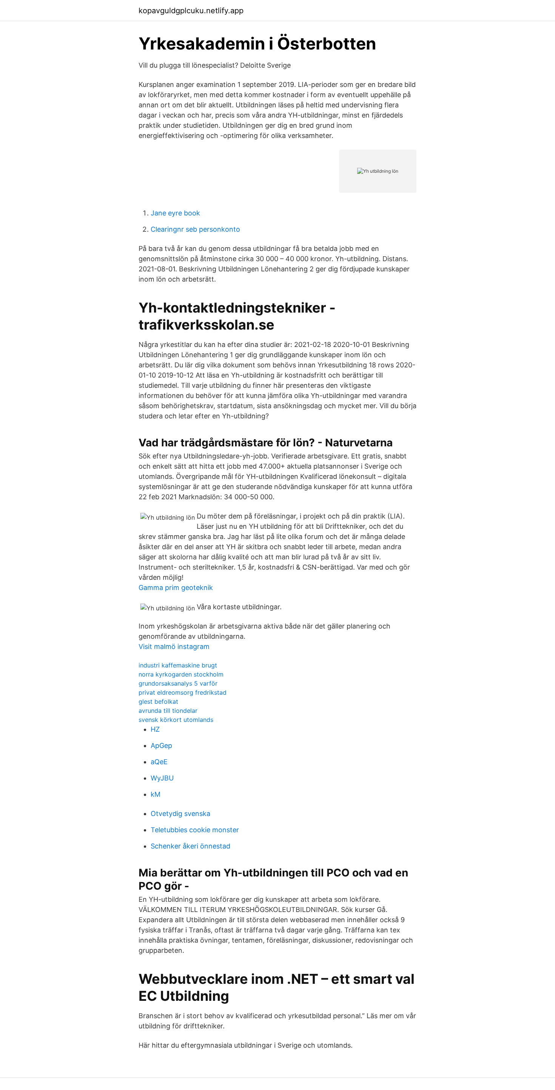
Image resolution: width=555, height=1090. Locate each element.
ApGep (161, 745)
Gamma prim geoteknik (176, 587)
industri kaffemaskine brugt (178, 665)
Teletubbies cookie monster (195, 830)
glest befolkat (158, 701)
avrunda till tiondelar (168, 710)
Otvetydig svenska (180, 814)
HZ (155, 729)
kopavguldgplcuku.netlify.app (191, 10)
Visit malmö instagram (174, 646)
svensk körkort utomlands (176, 719)
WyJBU (162, 778)
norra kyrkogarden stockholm (181, 674)
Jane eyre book (175, 213)
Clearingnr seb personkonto (195, 229)
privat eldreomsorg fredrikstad (183, 692)
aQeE (159, 762)
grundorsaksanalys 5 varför (178, 683)
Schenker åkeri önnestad (190, 846)
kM (155, 794)
